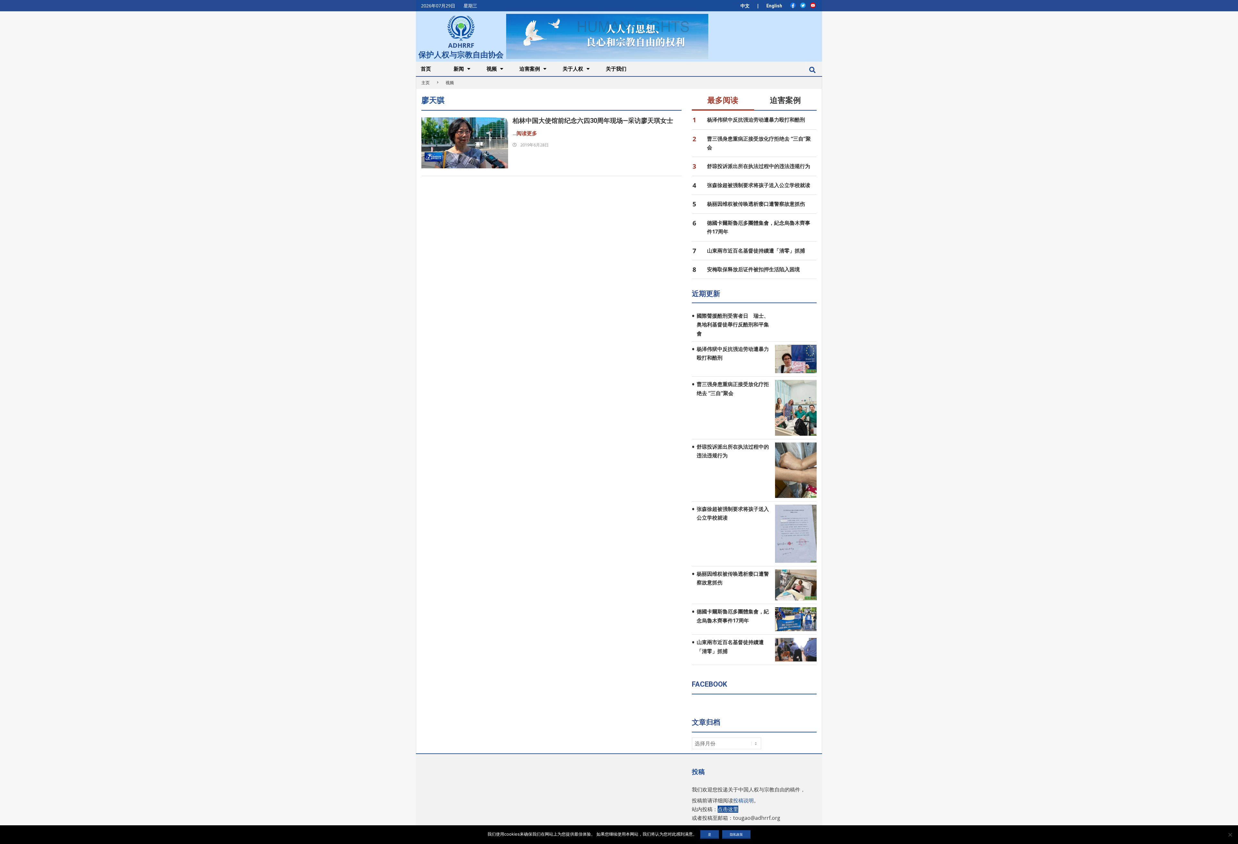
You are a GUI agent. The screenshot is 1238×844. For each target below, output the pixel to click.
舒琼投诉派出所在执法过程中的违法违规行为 (758, 166)
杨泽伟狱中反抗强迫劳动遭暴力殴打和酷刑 (756, 119)
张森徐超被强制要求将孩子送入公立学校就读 (758, 185)
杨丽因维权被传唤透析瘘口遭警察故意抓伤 (756, 203)
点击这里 (728, 809)
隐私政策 (736, 834)
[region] (607, 36)
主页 (425, 82)
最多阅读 (722, 100)
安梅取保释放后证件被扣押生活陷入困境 (753, 269)
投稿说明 (743, 800)
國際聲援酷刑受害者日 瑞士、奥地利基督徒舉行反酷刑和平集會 (733, 324)
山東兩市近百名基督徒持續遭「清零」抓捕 (756, 250)
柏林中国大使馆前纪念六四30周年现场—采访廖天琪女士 (593, 120)
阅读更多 (526, 133)
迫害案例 (785, 100)
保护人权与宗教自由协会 (461, 54)
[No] (1230, 834)
